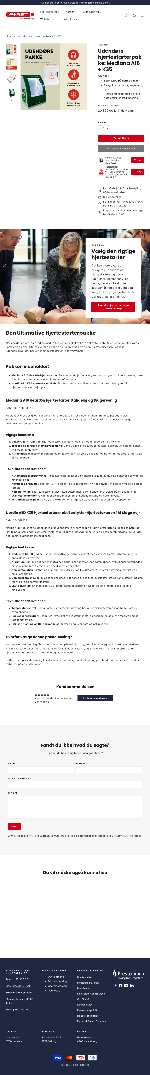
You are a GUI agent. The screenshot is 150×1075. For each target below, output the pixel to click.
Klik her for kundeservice (121, 148)
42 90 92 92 (23, 979)
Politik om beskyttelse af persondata (87, 835)
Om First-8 (83, 999)
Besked (13, 793)
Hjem (8, 36)
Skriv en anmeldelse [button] (95, 698)
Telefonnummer (19, 778)
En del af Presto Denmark (91, 1021)
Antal (102, 123)
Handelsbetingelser (88, 1015)
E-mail (80, 763)
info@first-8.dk (22, 986)
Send (14, 826)
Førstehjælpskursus (88, 982)
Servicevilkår (119, 835)
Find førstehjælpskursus (91, 993)
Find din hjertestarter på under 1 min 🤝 (113, 307)
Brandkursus (84, 988)
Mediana (103, 45)
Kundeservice (85, 1004)
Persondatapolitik (87, 1010)
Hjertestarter (84, 977)
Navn (11, 763)
